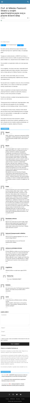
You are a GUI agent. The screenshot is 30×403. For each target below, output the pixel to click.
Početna (7, 398)
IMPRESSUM (12, 398)
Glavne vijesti (7, 5)
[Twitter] (16, 394)
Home (2, 5)
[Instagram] (13, 394)
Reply (7, 141)
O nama (22, 398)
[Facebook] (9, 394)
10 (28, 17)
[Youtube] (20, 394)
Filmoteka (18, 398)
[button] (28, 2)
